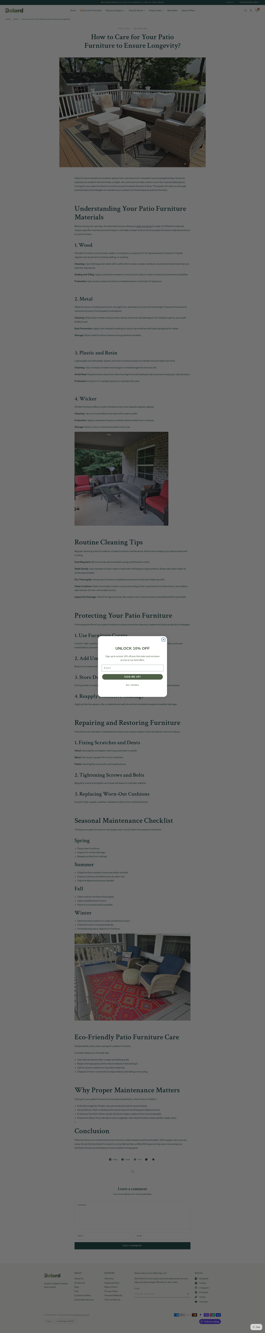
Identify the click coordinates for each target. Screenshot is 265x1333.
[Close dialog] (163, 640)
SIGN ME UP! (132, 677)
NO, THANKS (132, 685)
